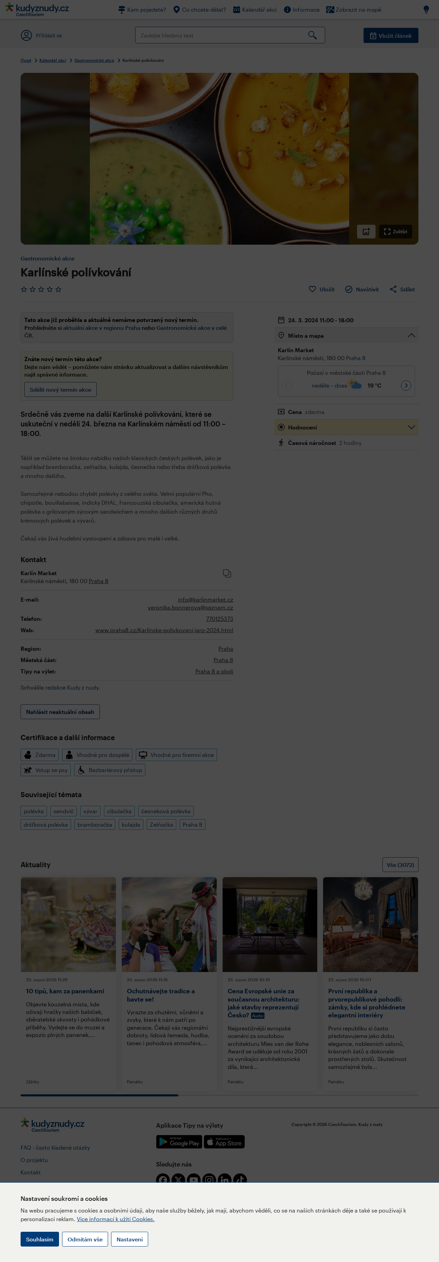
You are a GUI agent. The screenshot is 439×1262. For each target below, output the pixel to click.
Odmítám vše (85, 1239)
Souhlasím (40, 1239)
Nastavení (130, 1239)
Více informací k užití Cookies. (116, 1219)
